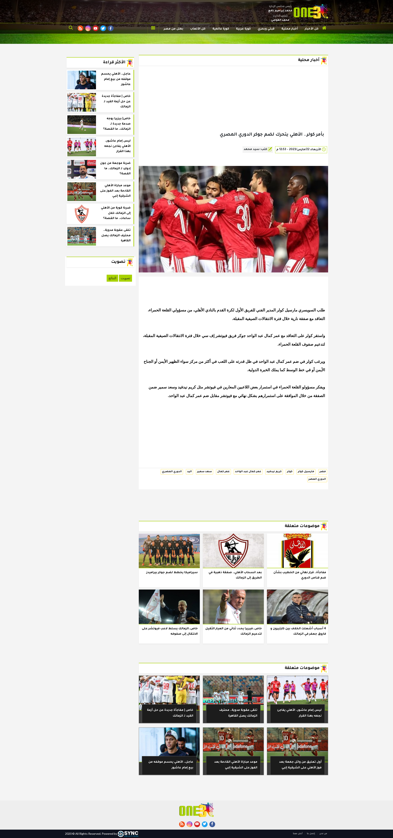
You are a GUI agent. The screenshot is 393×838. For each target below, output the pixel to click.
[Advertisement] (233, 105)
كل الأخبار (311, 29)
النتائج (112, 278)
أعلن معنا (298, 833)
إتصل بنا (310, 833)
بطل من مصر (173, 29)
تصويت (125, 278)
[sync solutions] (128, 833)
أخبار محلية (289, 29)
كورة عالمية (220, 29)
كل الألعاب (198, 29)
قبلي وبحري (266, 29)
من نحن (323, 833)
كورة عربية (243, 29)
